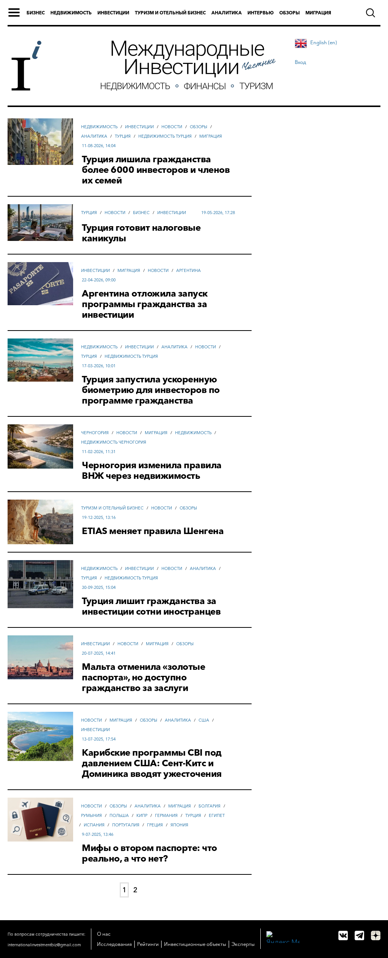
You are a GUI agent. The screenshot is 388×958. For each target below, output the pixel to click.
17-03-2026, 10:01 (99, 365)
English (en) (323, 42)
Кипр (141, 815)
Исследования (114, 944)
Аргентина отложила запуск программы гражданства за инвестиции (145, 304)
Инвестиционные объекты (195, 944)
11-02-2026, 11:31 (99, 451)
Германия (166, 815)
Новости (171, 126)
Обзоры (289, 13)
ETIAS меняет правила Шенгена (153, 531)
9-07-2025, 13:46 (97, 834)
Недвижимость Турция (165, 136)
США (204, 720)
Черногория (95, 432)
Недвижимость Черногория (113, 442)
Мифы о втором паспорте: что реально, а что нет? (149, 853)
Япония (179, 825)
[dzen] (375, 935)
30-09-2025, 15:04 (99, 587)
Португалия (125, 825)
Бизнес (36, 13)
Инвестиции (113, 13)
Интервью (260, 13)
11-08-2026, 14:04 (99, 145)
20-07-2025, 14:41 (99, 653)
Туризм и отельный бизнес (170, 13)
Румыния (91, 815)
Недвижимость (71, 13)
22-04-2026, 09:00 (99, 280)
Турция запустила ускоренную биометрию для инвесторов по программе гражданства (151, 390)
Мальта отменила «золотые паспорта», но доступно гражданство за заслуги (143, 677)
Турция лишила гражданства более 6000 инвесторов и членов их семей (156, 170)
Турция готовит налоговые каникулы (141, 233)
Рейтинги (148, 944)
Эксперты (243, 944)
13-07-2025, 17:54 (99, 739)
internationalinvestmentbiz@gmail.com (44, 944)
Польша (119, 815)
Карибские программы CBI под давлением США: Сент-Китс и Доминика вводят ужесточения (152, 763)
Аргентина (188, 270)
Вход (300, 62)
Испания (94, 825)
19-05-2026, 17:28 (218, 212)
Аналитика (226, 13)
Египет (217, 815)
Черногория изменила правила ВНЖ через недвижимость (152, 470)
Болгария (210, 806)
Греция (155, 825)
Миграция (318, 13)
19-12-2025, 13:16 (99, 517)
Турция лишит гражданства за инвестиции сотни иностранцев (151, 606)
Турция (123, 136)
